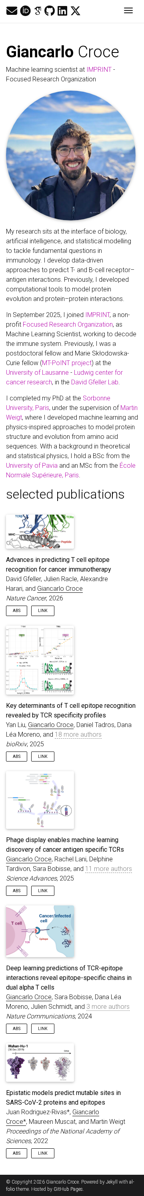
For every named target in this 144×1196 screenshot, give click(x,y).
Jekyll (112, 1182)
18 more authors (78, 734)
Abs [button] (16, 610)
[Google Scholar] (38, 11)
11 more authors (108, 869)
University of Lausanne (37, 372)
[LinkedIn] (62, 11)
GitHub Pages (68, 1189)
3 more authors (108, 1006)
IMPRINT (99, 69)
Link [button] (43, 610)
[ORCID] (25, 11)
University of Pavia (32, 465)
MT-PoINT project (67, 363)
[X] (75, 11)
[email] (11, 11)
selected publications (65, 494)
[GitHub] (49, 11)
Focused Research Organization (68, 324)
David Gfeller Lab (94, 382)
